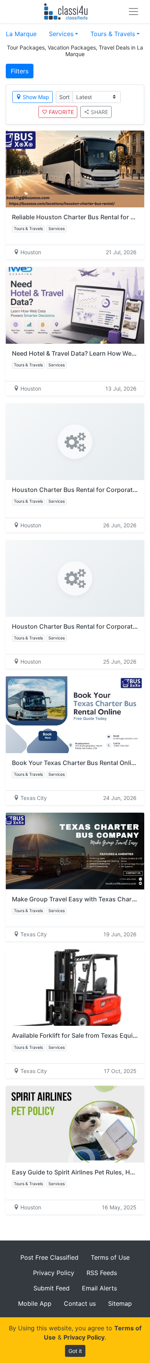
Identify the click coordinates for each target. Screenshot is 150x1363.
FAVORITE (61, 112)
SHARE (99, 112)
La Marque (21, 34)
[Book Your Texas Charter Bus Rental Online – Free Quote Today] (75, 714)
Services (61, 34)
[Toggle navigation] (133, 11)
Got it (75, 1351)
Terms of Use (110, 1257)
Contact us (80, 1303)
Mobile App (35, 1303)
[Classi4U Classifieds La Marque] (67, 11)
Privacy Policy (53, 1273)
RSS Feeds (102, 1273)
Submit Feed (51, 1288)
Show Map (36, 97)
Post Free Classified (49, 1257)
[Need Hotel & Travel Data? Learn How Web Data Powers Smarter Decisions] (75, 305)
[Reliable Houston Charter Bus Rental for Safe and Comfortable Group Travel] (75, 169)
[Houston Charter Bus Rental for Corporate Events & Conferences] (75, 441)
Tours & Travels (112, 34)
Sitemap (120, 1303)
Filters (19, 71)
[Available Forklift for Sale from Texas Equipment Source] (75, 987)
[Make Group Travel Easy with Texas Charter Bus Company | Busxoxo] (75, 851)
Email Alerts (99, 1288)
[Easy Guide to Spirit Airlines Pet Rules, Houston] (75, 1124)
